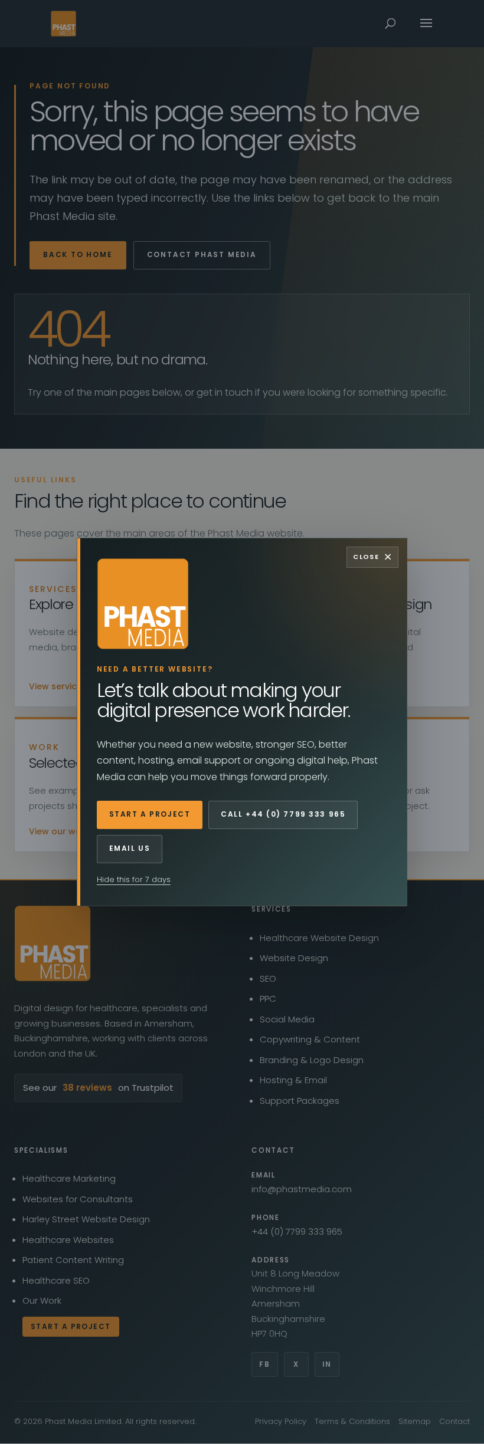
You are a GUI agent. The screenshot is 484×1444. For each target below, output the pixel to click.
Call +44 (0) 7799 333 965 (283, 814)
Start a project (149, 814)
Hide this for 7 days (134, 879)
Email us (129, 848)
